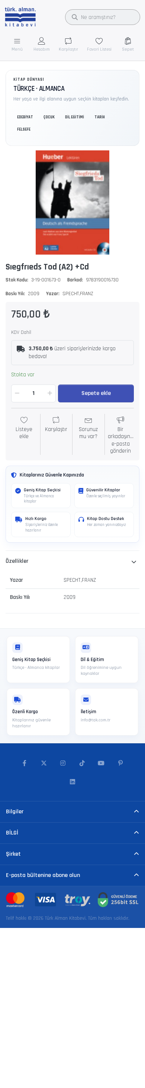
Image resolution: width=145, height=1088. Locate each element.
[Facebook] (24, 763)
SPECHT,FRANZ (77, 293)
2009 (33, 293)
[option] (72, 202)
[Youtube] (101, 763)
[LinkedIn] (72, 782)
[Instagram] (63, 763)
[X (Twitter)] (44, 763)
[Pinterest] (120, 763)
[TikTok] (82, 763)
